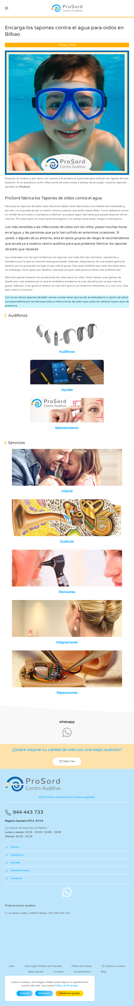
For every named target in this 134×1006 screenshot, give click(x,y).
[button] (6, 8)
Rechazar (44, 993)
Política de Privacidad (66, 985)
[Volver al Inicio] (67, 8)
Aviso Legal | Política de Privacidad (43, 966)
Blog (103, 971)
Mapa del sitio (35, 971)
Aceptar (24, 993)
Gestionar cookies (115, 966)
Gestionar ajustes (69, 993)
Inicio (12, 966)
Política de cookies (82, 966)
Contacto (58, 971)
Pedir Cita (69, 761)
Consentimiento (82, 971)
